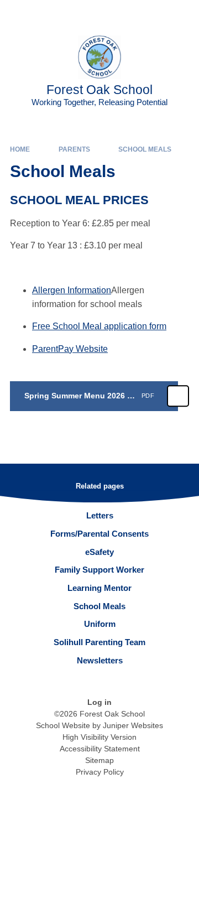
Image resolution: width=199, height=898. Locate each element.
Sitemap (99, 760)
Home (20, 149)
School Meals (144, 149)
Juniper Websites (133, 725)
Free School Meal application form (99, 326)
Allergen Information (71, 290)
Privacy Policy (100, 771)
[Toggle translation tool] (129, 14)
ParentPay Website (70, 349)
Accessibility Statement (100, 748)
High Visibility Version (99, 737)
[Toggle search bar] (156, 14)
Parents (74, 149)
